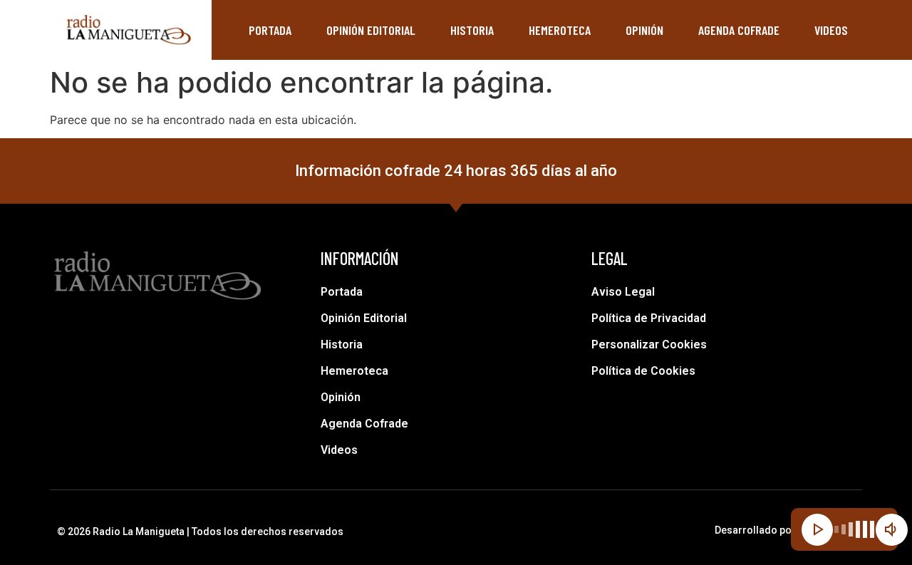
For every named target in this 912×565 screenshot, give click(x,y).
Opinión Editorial (370, 30)
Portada (270, 30)
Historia (472, 30)
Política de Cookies (643, 371)
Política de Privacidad (648, 318)
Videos (831, 30)
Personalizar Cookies (649, 344)
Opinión (644, 30)
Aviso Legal (623, 292)
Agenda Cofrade (738, 30)
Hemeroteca (560, 30)
